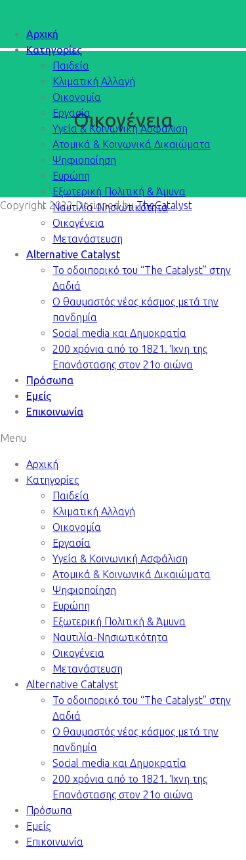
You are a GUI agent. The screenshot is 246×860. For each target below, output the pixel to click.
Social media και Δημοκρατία (119, 333)
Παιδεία (70, 65)
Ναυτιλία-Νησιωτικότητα (110, 207)
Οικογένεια (78, 223)
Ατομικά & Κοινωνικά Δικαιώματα (131, 144)
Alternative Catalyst (73, 254)
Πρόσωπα (49, 380)
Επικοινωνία (54, 412)
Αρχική (42, 34)
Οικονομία (76, 97)
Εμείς (38, 396)
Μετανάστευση (87, 238)
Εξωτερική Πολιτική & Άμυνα (119, 191)
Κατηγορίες (54, 50)
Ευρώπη (71, 176)
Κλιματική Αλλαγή (93, 81)
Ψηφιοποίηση (84, 160)
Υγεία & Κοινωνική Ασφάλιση (120, 128)
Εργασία (71, 113)
